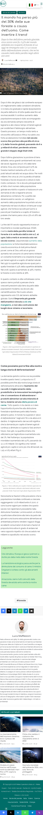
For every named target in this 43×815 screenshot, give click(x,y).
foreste (22, 600)
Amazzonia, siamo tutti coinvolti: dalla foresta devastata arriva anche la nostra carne (19, 582)
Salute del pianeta (9, 12)
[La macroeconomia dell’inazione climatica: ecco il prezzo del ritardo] (10, 724)
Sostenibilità (23, 802)
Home (5, 798)
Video (29, 806)
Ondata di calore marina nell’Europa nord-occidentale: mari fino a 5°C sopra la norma (9, 769)
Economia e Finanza (18, 806)
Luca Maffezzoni (9, 60)
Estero (30, 798)
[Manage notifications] (6, 809)
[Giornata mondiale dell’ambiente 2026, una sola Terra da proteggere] (32, 755)
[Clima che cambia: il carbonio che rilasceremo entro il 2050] (32, 724)
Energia (32, 802)
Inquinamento (13, 802)
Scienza (37, 798)
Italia (25, 798)
